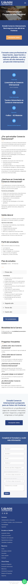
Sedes (2, 548)
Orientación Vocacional (6, 571)
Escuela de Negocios (6, 564)
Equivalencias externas (6, 540)
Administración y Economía (8, 520)
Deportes (3, 575)
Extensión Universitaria (6, 566)
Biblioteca (3, 569)
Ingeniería (3, 527)
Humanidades (4, 524)
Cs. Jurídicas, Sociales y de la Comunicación (11, 522)
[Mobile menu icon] (25, 3)
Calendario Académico (6, 542)
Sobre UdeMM (4, 555)
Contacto (3, 558)
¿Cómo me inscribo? (6, 535)
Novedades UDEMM (6, 551)
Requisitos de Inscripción (7, 538)
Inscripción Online (5, 533)
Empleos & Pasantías (6, 573)
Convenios (3, 553)
